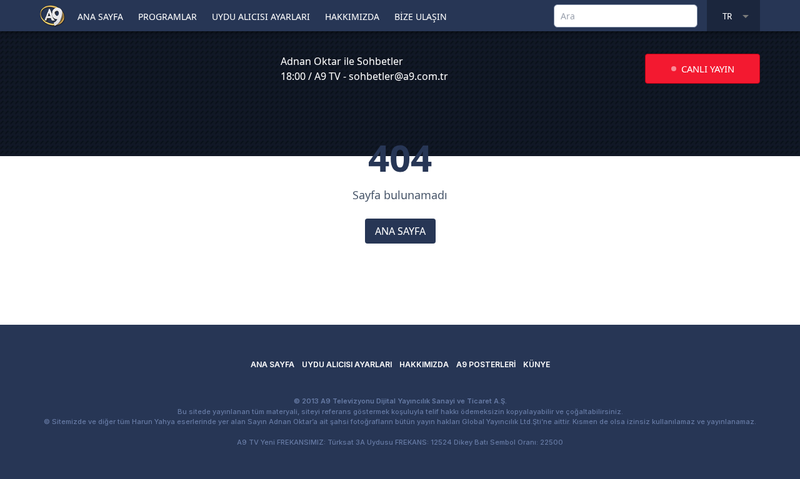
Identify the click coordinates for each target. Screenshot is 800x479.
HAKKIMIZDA (352, 16)
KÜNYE (536, 364)
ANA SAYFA (100, 16)
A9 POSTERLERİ (486, 364)
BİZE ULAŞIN (420, 16)
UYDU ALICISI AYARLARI (261, 16)
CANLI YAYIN (707, 68)
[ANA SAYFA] (52, 15)
